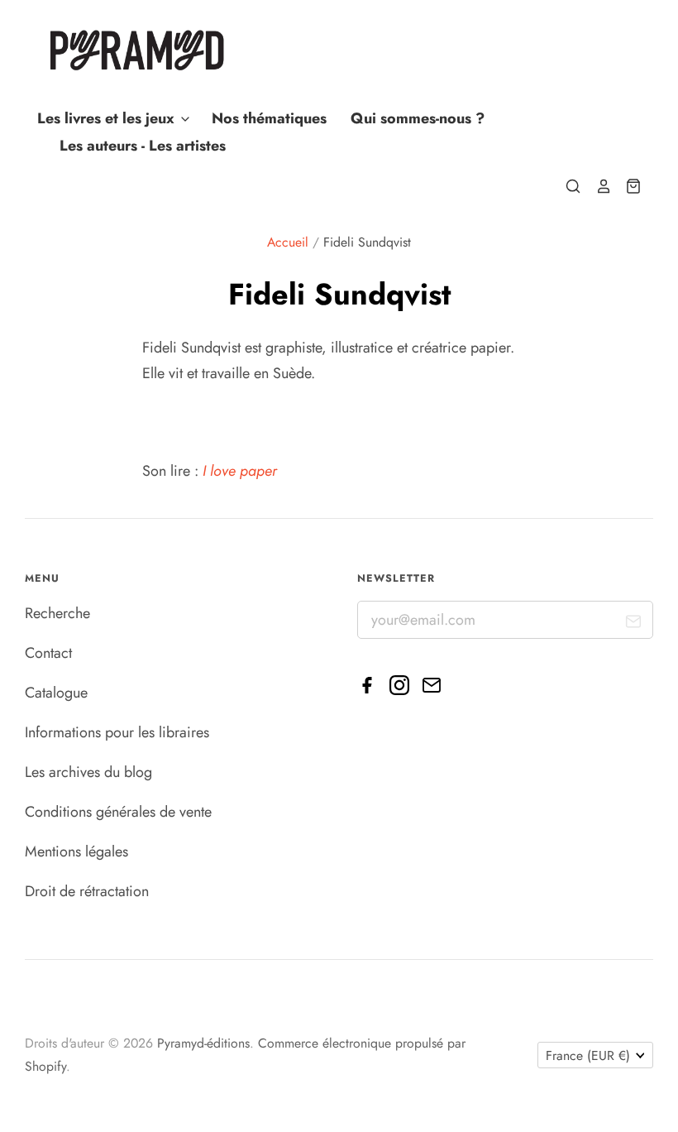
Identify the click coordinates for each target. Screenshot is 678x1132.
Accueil (287, 242)
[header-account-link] (596, 186)
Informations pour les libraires (117, 732)
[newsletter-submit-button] (634, 624)
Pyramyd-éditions (203, 1043)
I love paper (240, 471)
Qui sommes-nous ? (418, 118)
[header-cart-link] (627, 186)
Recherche (57, 613)
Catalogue (56, 692)
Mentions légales (76, 851)
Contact (48, 653)
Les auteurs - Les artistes (143, 145)
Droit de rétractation (87, 891)
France (588, 1055)
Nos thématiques (269, 118)
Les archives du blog (88, 772)
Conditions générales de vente (118, 812)
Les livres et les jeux (108, 118)
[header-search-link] (566, 186)
